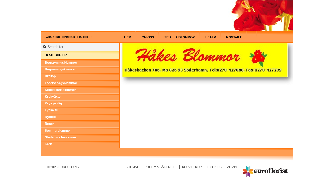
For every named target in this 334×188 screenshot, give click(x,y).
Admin (232, 167)
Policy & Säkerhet (161, 167)
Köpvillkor (192, 167)
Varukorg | (69, 37)
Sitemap (132, 167)
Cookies (214, 167)
